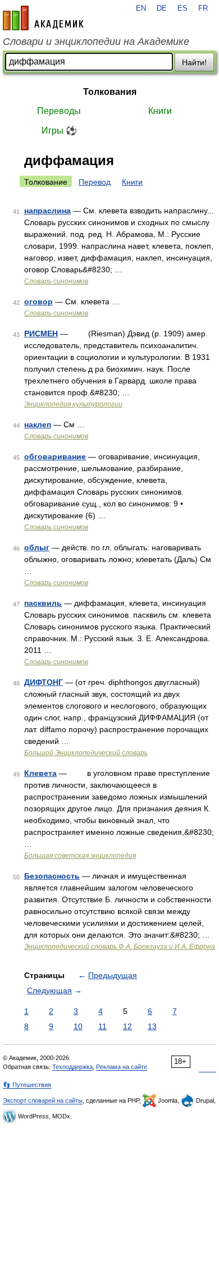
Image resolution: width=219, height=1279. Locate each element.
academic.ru (43, 18)
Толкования (109, 92)
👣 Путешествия (27, 1084)
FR (203, 8)
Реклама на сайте (121, 1066)
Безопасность (52, 875)
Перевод (95, 181)
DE (162, 8)
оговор (38, 301)
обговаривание (55, 456)
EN (141, 8)
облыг (36, 547)
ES (182, 8)
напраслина (47, 210)
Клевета (40, 773)
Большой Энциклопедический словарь (86, 753)
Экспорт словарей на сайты (43, 1100)
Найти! (194, 62)
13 (152, 1026)
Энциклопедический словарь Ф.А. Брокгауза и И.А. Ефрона (119, 947)
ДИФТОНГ (43, 682)
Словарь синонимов (56, 281)
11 (102, 1026)
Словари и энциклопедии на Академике (96, 41)
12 (127, 1026)
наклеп (37, 424)
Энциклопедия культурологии (73, 404)
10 (78, 1026)
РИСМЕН (41, 333)
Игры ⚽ (59, 130)
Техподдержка (72, 1066)
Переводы (59, 111)
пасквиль (43, 603)
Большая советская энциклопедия (80, 856)
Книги (160, 111)
